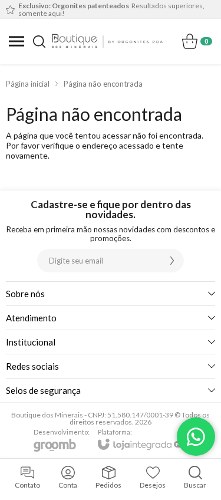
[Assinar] (172, 260)
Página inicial (28, 83)
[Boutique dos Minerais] (107, 41)
